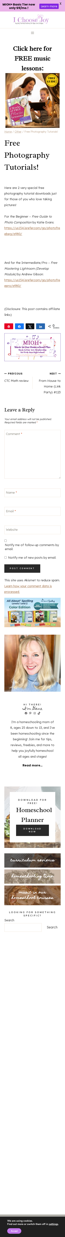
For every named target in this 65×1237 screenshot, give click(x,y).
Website (12, 529)
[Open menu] (32, 33)
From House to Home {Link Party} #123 (50, 383)
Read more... (32, 765)
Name (11, 492)
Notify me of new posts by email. (32, 557)
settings (53, 1224)
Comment (14, 434)
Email (11, 511)
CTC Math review (16, 377)
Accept (14, 1231)
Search (9, 920)
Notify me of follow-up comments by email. (32, 547)
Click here (27, 48)
